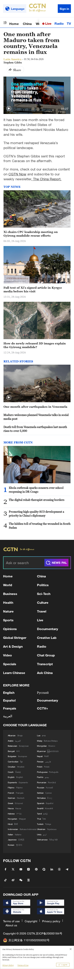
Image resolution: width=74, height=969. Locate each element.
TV (69, 23)
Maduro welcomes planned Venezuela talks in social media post (36, 416)
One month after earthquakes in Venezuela (35, 406)
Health (8, 602)
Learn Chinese (14, 673)
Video (7, 655)
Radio (59, 23)
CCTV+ (42, 708)
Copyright (31, 921)
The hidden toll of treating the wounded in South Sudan (40, 525)
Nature (8, 611)
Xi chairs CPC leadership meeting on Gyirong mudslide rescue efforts (30, 233)
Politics (43, 585)
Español (9, 700)
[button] (9, 108)
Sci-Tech (43, 594)
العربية (7, 716)
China (27, 24)
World (7, 585)
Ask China (45, 673)
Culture (42, 602)
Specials (9, 664)
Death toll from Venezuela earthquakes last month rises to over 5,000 (35, 428)
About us (11, 925)
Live (47, 23)
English (8, 692)
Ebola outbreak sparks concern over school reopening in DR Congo (36, 489)
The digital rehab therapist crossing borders (36, 499)
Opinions (10, 629)
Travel (41, 611)
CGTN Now (17, 174)
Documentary (47, 629)
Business (10, 594)
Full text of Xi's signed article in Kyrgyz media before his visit (32, 289)
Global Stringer (14, 637)
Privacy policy (51, 921)
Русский (43, 692)
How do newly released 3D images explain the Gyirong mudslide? (34, 345)
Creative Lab (47, 637)
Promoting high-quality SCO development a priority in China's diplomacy (36, 513)
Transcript (45, 664)
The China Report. (46, 179)
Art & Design (13, 646)
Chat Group (46, 655)
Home (14, 24)
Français (9, 708)
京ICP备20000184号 (49, 933)
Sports (8, 620)
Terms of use (11, 921)
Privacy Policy (8, 965)
